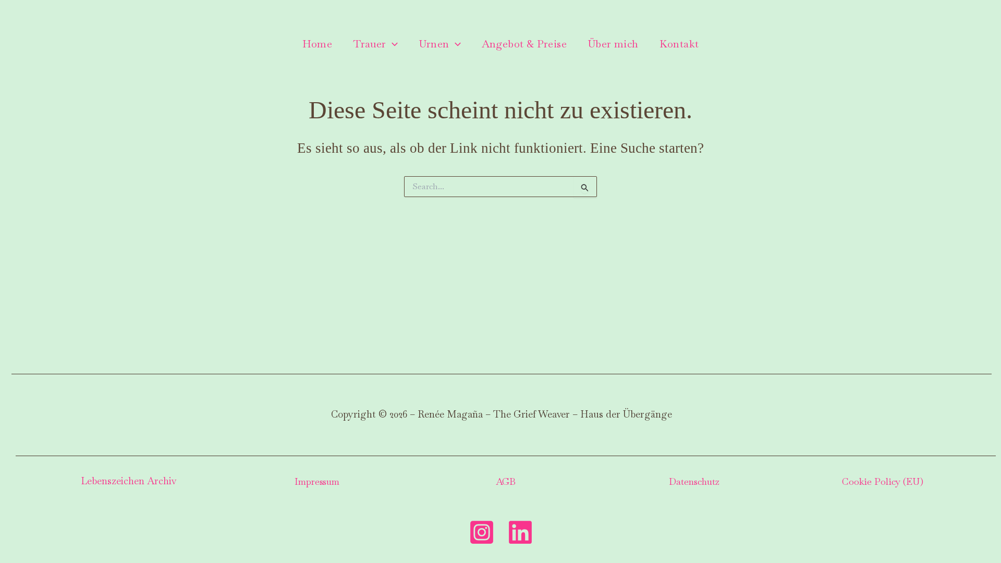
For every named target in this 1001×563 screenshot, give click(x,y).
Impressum (317, 481)
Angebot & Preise (524, 44)
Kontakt (679, 44)
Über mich (613, 44)
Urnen (434, 44)
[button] (392, 44)
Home (317, 44)
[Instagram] (481, 532)
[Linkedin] (520, 532)
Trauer (369, 44)
